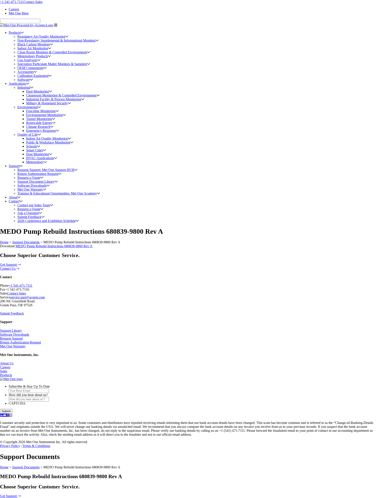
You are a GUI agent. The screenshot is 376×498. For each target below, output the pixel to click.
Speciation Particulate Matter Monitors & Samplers (52, 64)
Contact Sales (33, 2)
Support (14, 166)
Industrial (23, 87)
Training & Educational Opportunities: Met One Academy (57, 193)
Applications (17, 83)
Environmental (27, 107)
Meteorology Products (32, 56)
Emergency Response (41, 130)
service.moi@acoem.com (27, 297)
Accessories (25, 72)
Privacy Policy (10, 446)
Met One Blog (19, 13)
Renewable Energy (39, 123)
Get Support (9, 264)
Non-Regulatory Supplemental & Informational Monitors (56, 40)
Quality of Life (27, 134)
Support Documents (26, 242)
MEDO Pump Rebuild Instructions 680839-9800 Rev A (53, 246)
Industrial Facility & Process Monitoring (53, 99)
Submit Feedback (29, 217)
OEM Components (30, 68)
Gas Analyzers (27, 60)
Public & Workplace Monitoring (48, 142)
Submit (6, 411)
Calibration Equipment (33, 76)
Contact (14, 201)
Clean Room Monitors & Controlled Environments (52, 52)
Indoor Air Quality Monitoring (47, 138)
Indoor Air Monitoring (32, 48)
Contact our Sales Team (33, 205)
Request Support (11, 338)
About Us (6, 363)
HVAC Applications (40, 158)
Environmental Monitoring (44, 115)
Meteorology (35, 162)
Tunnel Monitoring (39, 119)
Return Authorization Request (37, 174)
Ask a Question (28, 213)
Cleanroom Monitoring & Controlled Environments (61, 95)
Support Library (11, 330)
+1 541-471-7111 (12, 2)
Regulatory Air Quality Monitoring (41, 36)
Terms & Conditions (36, 446)
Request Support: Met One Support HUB (45, 170)
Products (15, 32)
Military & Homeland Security (47, 103)
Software (23, 79)
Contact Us (8, 268)
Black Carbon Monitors (33, 44)
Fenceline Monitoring (41, 111)
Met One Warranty (30, 189)
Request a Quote (28, 178)
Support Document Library (36, 181)
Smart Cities (34, 150)
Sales (3, 371)
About (13, 197)
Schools (31, 146)
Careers (14, 9)
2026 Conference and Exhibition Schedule (46, 221)
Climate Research (38, 127)
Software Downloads (32, 185)
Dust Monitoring (37, 91)
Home (4, 242)
